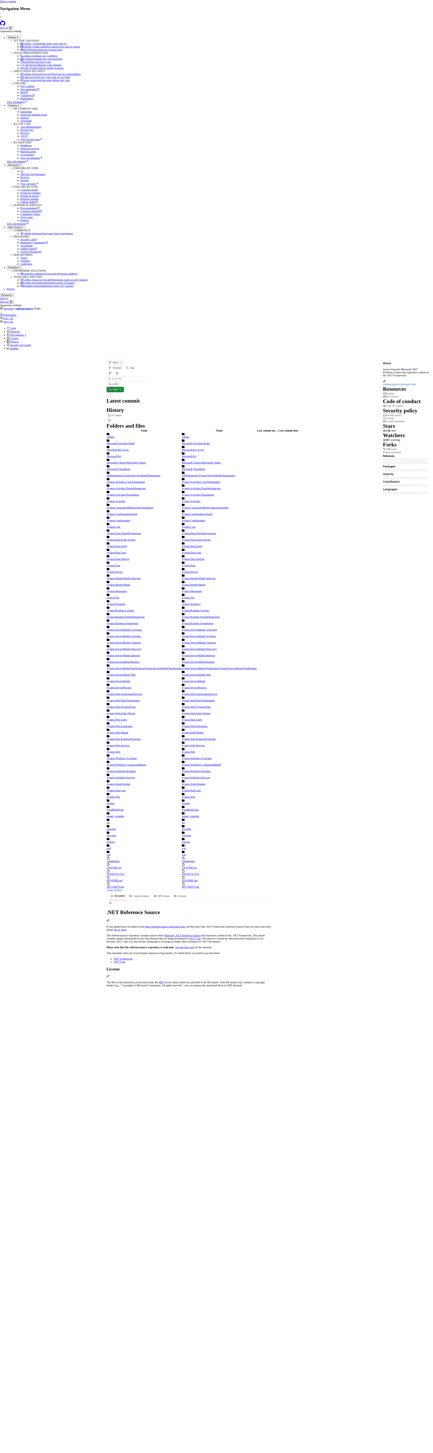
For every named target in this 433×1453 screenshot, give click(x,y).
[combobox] (127, 378)
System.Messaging (117, 591)
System (111, 803)
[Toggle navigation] (1, 19)
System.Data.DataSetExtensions (124, 533)
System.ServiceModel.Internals (123, 655)
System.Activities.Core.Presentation (126, 482)
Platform (12, 37)
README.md (114, 880)
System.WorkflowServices (121, 777)
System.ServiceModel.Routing (123, 662)
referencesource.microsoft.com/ (399, 384)
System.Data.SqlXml (118, 559)
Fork (8, 318)
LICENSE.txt (114, 867)
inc (108, 822)
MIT (161, 982)
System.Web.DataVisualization (123, 700)
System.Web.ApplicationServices (124, 694)
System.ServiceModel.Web (121, 674)
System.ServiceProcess (119, 687)
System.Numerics (116, 604)
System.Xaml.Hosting (118, 784)
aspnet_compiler (115, 816)
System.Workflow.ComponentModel (126, 764)
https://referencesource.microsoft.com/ (165, 926)
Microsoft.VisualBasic (118, 469)
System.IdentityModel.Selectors (124, 578)
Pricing (10, 289)
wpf (109, 848)
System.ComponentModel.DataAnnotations (130, 507)
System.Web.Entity (117, 719)
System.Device (115, 572)
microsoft (8, 308)
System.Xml (113, 797)
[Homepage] (2, 24)
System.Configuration (118, 520)
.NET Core (195, 938)
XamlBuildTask (115, 809)
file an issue (120, 929)
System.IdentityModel (118, 584)
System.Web (113, 752)
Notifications (9, 315)
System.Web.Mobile (117, 732)
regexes (111, 842)
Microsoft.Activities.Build (120, 443)
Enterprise (13, 267)
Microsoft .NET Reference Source (182, 935)
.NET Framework (122, 958)
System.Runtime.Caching (120, 610)
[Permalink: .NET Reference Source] (108, 921)
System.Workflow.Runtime (121, 771)
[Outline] (110, 903)
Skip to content (8, 1)
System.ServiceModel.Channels (124, 642)
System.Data (113, 565)
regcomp (111, 835)
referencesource (24, 308)
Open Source (14, 227)
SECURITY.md (115, 887)
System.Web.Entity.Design (121, 713)
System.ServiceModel (118, 681)
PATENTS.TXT (115, 874)
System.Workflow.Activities (122, 758)
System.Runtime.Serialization (122, 623)
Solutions (12, 105)
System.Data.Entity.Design (121, 539)
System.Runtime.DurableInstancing (126, 617)
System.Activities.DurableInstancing (126, 488)
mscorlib (111, 829)
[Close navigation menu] (1, 16)
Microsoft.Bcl (114, 456)
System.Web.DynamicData (121, 707)
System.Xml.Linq (116, 790)
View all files (114, 890)
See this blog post (184, 947)
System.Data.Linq (116, 552)
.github (110, 437)
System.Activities (116, 501)
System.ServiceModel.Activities (124, 636)
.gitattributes (113, 861)
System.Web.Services (118, 745)
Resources (13, 165)
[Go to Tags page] (117, 373)
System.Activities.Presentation (123, 494)
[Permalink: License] (108, 976)
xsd (108, 854)
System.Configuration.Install (122, 514)
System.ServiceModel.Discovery (124, 649)
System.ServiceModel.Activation (124, 629)
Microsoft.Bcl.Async (118, 449)
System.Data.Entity (117, 546)
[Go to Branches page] (110, 373)
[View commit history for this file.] (109, 420)
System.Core (113, 527)
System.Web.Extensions (119, 726)
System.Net (113, 597)
